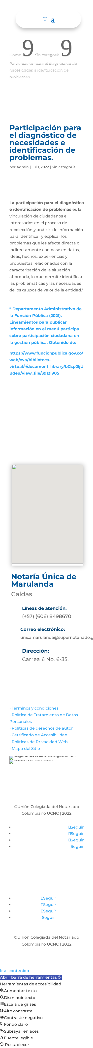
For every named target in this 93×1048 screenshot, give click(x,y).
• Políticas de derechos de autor (41, 728)
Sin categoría (63, 167)
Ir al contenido (14, 970)
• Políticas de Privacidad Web (38, 741)
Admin (23, 167)
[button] (31, 977)
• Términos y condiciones (34, 708)
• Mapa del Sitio (25, 748)
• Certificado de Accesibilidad (38, 735)
